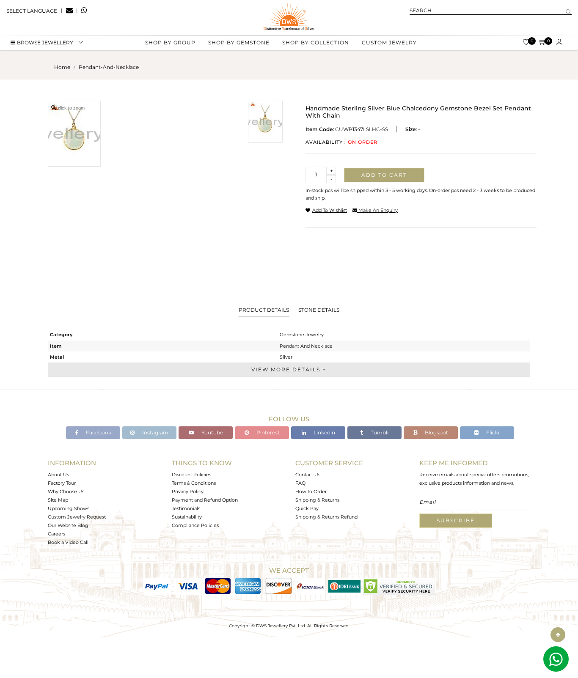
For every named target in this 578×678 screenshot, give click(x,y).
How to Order (311, 491)
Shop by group (170, 42)
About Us (58, 475)
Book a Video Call (68, 542)
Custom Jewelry (389, 42)
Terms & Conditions (194, 483)
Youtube (211, 432)
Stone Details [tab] (318, 310)
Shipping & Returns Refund (326, 517)
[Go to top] (557, 634)
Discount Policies (191, 475)
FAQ (300, 483)
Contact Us (307, 475)
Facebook (98, 432)
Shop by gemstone (239, 42)
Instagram (154, 432)
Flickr (492, 432)
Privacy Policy (188, 491)
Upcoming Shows (68, 508)
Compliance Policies (195, 525)
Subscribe (456, 520)
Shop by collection (315, 42)
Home (62, 67)
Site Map (58, 500)
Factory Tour (62, 483)
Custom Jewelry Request (77, 517)
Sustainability (187, 517)
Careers (56, 534)
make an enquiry (377, 210)
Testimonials (186, 508)
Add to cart (384, 175)
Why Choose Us (66, 491)
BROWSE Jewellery (45, 42)
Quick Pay (307, 508)
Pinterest (267, 432)
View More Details (286, 369)
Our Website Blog (68, 525)
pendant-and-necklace (109, 67)
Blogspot (436, 432)
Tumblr (379, 432)
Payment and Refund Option (205, 500)
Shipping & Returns (317, 500)
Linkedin (323, 432)
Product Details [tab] (264, 310)
